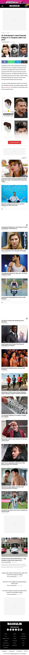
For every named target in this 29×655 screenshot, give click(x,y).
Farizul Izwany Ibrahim (6, 562)
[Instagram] (11, 630)
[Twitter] (13, 630)
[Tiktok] (16, 630)
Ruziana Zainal (6, 41)
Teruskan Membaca (14, 142)
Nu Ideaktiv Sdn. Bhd (13, 653)
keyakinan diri (6, 87)
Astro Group (24, 653)
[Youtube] (19, 630)
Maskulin (3, 32)
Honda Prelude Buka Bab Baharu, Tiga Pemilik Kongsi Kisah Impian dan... (13, 559)
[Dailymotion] (21, 630)
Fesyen (8, 32)
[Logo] (14, 6)
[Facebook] (8, 630)
